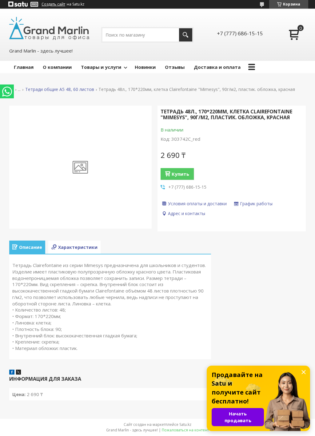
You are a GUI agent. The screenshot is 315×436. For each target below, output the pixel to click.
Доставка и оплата (217, 67)
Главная (24, 67)
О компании (57, 67)
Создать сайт (53, 4)
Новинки (145, 67)
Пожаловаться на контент (185, 430)
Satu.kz (185, 424)
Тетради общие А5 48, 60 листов (59, 89)
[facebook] (11, 373)
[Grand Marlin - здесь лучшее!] (49, 28)
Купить (180, 174)
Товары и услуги (101, 67)
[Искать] (185, 34)
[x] (18, 373)
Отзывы (175, 67)
